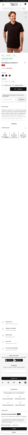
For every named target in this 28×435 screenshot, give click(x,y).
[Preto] (3, 75)
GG (13, 81)
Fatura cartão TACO (20, 405)
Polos (14, 55)
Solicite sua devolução (7, 405)
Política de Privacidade (6, 425)
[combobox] (14, 8)
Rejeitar (14, 432)
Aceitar (14, 428)
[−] (3, 89)
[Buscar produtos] (24, 8)
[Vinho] (6, 75)
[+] (8, 89)
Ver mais (14, 123)
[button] (14, 322)
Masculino (8, 55)
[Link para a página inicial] (2, 55)
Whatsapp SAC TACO (20, 398)
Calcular (21, 99)
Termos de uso (15, 425)
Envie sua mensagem (8, 398)
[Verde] (10, 75)
